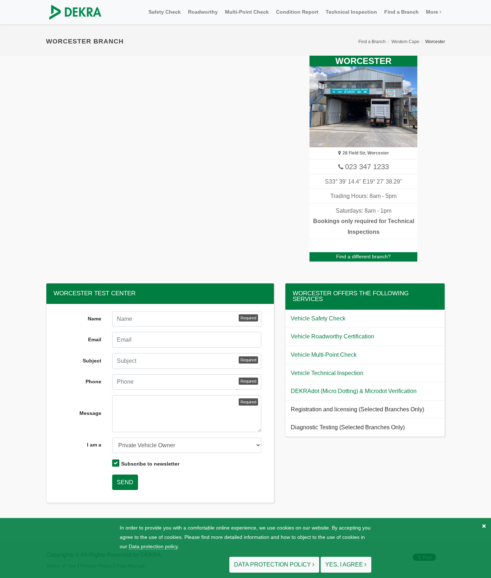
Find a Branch (401, 12)
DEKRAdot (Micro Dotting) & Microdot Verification (354, 391)
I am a (94, 445)
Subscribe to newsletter (150, 464)
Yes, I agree (344, 564)
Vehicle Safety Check (318, 318)
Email (94, 339)
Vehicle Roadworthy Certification (332, 336)
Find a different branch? (363, 256)
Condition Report (297, 12)
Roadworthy (203, 12)
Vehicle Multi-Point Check (324, 355)
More (433, 12)
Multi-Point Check (247, 12)
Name (94, 319)
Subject (92, 361)
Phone (93, 381)
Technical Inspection (351, 12)
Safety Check (164, 12)
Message (90, 413)
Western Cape (405, 41)
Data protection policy (153, 546)
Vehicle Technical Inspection (327, 373)
